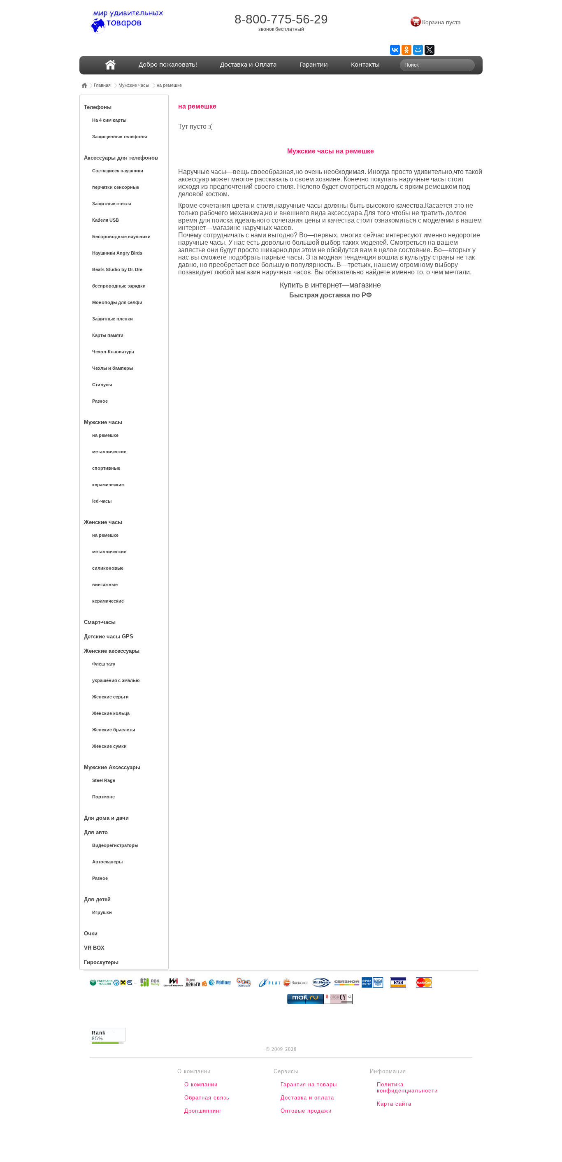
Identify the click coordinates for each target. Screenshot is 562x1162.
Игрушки (102, 912)
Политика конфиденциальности (407, 1087)
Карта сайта (394, 1104)
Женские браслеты (113, 729)
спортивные (106, 468)
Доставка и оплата (307, 1098)
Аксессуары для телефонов (121, 158)
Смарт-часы (100, 622)
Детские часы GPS (108, 636)
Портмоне (103, 796)
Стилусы (102, 384)
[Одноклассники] (406, 50)
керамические (108, 484)
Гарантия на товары (309, 1084)
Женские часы (103, 522)
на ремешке (169, 85)
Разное (100, 401)
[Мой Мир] (418, 50)
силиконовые (107, 568)
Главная (102, 85)
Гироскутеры (101, 962)
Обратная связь (207, 1098)
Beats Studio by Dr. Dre (117, 269)
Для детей (97, 899)
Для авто (96, 832)
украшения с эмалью (115, 680)
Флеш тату (103, 663)
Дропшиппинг (203, 1111)
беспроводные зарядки (119, 285)
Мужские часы (133, 85)
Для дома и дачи (106, 818)
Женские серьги (110, 696)
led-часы (101, 501)
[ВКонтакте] (395, 50)
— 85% (102, 1035)
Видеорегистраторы (115, 845)
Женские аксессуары (111, 651)
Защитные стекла (111, 203)
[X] (429, 50)
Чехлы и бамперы (112, 368)
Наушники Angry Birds (117, 252)
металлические (109, 451)
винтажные (105, 584)
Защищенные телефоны (119, 136)
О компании (201, 1084)
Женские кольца (111, 713)
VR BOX (94, 948)
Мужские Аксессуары (112, 767)
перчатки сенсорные (115, 187)
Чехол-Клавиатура (113, 351)
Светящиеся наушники (117, 170)
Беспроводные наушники (121, 236)
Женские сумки (109, 746)
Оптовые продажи (306, 1111)
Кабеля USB (105, 220)
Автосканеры (107, 861)
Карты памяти (107, 335)
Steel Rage (103, 780)
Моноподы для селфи (117, 302)
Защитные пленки (112, 318)
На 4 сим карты (109, 120)
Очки (91, 933)
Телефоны (97, 107)
